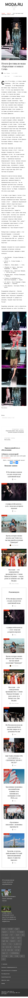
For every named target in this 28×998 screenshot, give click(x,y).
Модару (13, 938)
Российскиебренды (14, 953)
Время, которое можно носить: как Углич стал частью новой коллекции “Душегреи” (14, 539)
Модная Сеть (5, 953)
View (13, 491)
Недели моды (5, 941)
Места (19, 941)
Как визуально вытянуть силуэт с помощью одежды (9, 898)
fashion (4, 944)
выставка (17, 950)
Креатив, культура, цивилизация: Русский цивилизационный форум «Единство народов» (14, 855)
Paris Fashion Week (7, 947)
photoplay (12, 932)
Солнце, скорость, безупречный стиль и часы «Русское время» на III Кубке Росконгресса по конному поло (9, 917)
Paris (3, 959)
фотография (5, 956)
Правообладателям (6, 977)
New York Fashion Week (7, 950)
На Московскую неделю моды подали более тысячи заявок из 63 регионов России (14, 728)
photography (5, 935)
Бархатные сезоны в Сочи (8, 417)
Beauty (22, 956)
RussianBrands (5, 938)
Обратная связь (5, 980)
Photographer (20, 932)
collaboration (17, 944)
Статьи (9, 944)
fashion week (17, 947)
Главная (3, 13)
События (17, 935)
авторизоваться (5, 457)
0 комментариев (18, 76)
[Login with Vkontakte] (17, 462)
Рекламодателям (5, 973)
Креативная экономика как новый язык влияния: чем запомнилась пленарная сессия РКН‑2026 (14, 792)
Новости (9, 13)
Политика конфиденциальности (9, 967)
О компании (4, 964)
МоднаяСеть (5, 932)
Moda (23, 935)
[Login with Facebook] (11, 462)
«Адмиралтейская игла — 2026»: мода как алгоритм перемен (14, 506)
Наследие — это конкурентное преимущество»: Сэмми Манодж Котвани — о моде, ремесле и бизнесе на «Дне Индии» (14, 575)
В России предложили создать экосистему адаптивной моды (14, 474)
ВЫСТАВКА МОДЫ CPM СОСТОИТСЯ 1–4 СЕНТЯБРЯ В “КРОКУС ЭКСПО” (14, 759)
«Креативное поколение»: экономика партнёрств (14, 824)
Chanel (11, 956)
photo (11, 935)
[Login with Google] (14, 462)
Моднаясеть (13, 941)
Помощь (3, 983)
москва (16, 956)
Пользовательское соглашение (9, 970)
